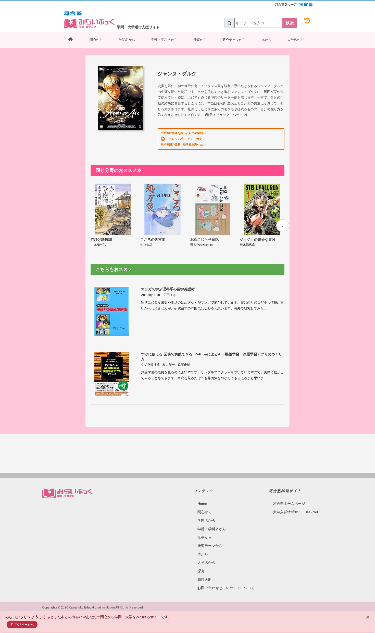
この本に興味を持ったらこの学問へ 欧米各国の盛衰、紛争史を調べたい (183, 139)
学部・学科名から (164, 40)
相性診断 (204, 579)
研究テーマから (234, 40)
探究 (201, 571)
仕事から (200, 40)
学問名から (127, 40)
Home (202, 503)
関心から (96, 40)
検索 (290, 23)
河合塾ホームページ (289, 503)
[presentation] (282, 225)
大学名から (295, 40)
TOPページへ (24, 624)
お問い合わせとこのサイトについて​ (226, 588)
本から (266, 40)
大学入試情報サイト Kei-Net (295, 512)
